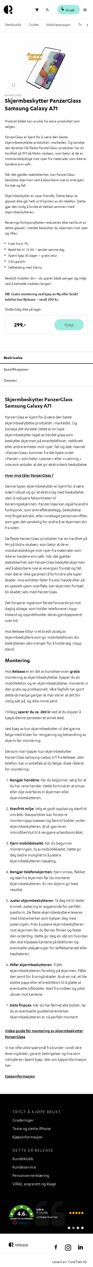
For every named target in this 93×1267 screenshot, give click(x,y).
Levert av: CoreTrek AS (69, 1261)
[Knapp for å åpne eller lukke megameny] (85, 9)
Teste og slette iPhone (31, 1128)
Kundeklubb (22, 1158)
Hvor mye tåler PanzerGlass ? (29, 475)
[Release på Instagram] (68, 1247)
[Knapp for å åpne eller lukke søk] (47, 9)
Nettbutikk (13, 24)
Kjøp (69, 324)
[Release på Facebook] (56, 1247)
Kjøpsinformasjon (20, 1076)
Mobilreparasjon (58, 24)
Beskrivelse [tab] (13, 357)
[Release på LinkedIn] (80, 1247)
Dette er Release (33, 1150)
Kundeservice (24, 1167)
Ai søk (70, 10)
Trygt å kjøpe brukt (36, 1111)
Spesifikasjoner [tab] (16, 369)
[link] (46, 1215)
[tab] (10, 380)
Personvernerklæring (30, 1175)
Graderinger (23, 1120)
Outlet (34, 24)
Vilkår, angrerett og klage (34, 1183)
